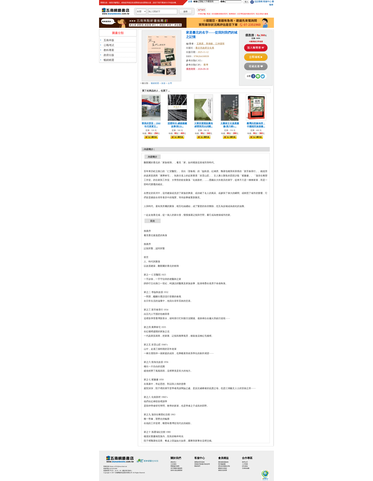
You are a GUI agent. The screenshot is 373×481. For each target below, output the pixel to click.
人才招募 (245, 464)
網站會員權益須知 (224, 466)
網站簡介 (173, 462)
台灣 (170, 83)
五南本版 (109, 40)
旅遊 (163, 83)
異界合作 (245, 462)
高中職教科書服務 (176, 468)
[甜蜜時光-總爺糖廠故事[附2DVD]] (177, 107)
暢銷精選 (109, 60)
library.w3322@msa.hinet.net (118, 466)
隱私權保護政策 (223, 462)
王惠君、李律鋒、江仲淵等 (211, 43)
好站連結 (245, 466)
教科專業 (109, 50)
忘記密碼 (258, 1)
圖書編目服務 (175, 466)
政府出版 (109, 55)
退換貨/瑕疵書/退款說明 (202, 464)
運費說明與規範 (199, 462)
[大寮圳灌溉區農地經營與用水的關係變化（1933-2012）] (203, 107)
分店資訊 (173, 464)
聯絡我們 (197, 466)
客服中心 (267, 1)
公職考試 (109, 45)
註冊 (190, 1)
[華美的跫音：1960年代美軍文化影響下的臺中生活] (151, 107)
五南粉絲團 (245, 468)
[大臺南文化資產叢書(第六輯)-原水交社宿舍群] (229, 107)
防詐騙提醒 (222, 464)
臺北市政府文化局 (204, 48)
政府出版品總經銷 (176, 470)
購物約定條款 (222, 468)
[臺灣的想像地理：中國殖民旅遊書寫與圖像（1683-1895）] (256, 107)
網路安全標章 (222, 470)
